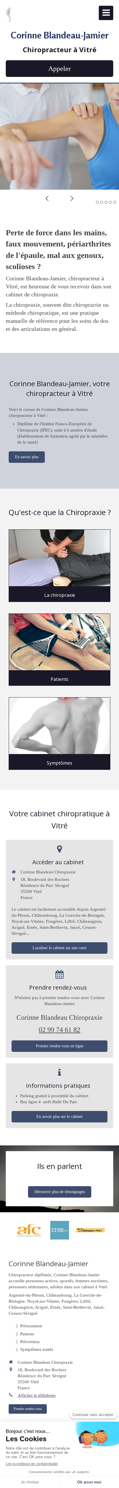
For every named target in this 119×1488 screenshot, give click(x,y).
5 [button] (114, 202)
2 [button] (101, 202)
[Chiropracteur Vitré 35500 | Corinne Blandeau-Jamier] (8, 14)
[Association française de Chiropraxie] (28, 1230)
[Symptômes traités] (59, 726)
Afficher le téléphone (37, 1395)
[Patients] (59, 642)
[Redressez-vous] (90, 1230)
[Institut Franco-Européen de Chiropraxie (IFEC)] (59, 1230)
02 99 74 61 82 (59, 1030)
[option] (59, 136)
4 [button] (110, 202)
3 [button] (106, 202)
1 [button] (97, 202)
